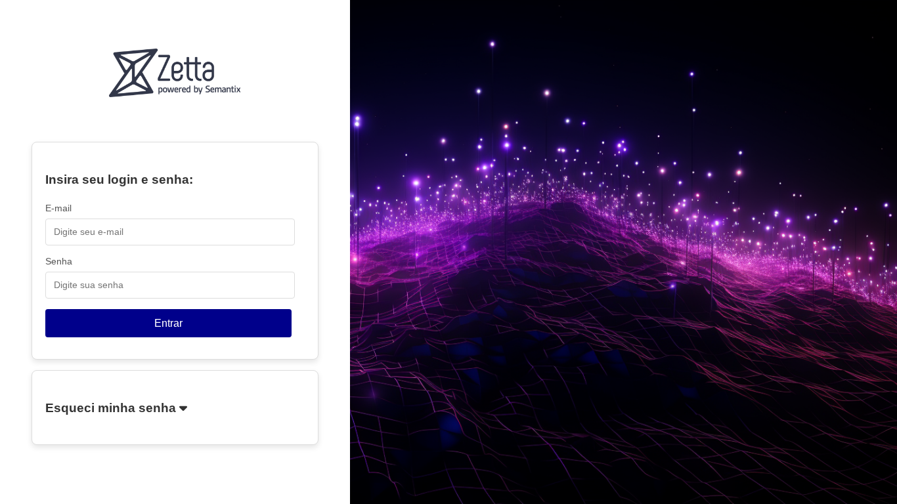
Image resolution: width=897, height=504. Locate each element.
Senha (58, 261)
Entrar (168, 323)
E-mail (58, 208)
